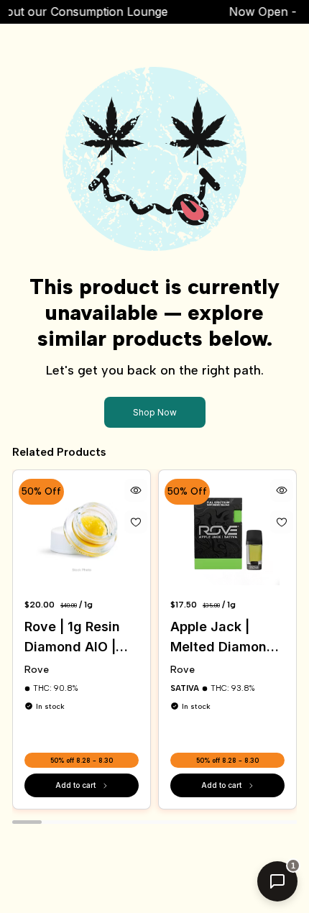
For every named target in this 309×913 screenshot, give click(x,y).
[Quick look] (135, 490)
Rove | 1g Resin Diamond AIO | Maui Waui (72, 638)
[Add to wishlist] (135, 521)
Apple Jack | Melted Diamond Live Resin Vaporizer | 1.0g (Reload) (222, 638)
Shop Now (155, 412)
